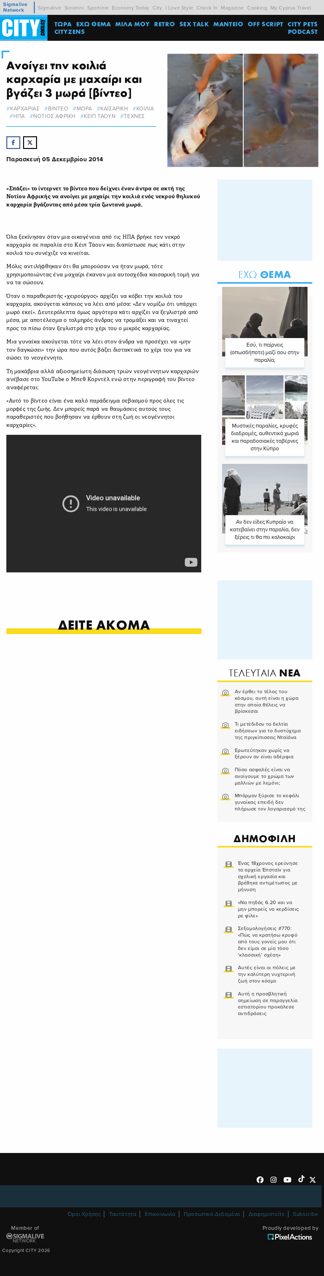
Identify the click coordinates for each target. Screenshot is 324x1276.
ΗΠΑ (19, 116)
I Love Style (179, 8)
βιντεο (58, 108)
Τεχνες (134, 116)
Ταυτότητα (122, 1214)
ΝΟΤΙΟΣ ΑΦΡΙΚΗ (54, 116)
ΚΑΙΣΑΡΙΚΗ (114, 108)
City (157, 8)
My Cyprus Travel (291, 8)
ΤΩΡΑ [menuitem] (63, 24)
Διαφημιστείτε (267, 1214)
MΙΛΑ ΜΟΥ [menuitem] (132, 24)
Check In (207, 8)
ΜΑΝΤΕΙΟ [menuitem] (228, 24)
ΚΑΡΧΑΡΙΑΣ (25, 108)
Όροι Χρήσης (84, 1214)
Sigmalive (49, 8)
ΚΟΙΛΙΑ (145, 108)
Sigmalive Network (15, 7)
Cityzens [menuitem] (69, 31)
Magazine (232, 8)
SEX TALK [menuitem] (194, 24)
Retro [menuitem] (164, 24)
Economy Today (130, 8)
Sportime (98, 8)
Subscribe (305, 1214)
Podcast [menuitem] (303, 31)
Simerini (74, 8)
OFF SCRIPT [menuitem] (266, 24)
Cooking (257, 8)
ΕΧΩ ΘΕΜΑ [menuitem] (93, 24)
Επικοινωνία (160, 1214)
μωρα (84, 108)
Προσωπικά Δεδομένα (212, 1214)
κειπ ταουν (99, 116)
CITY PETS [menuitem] (303, 24)
